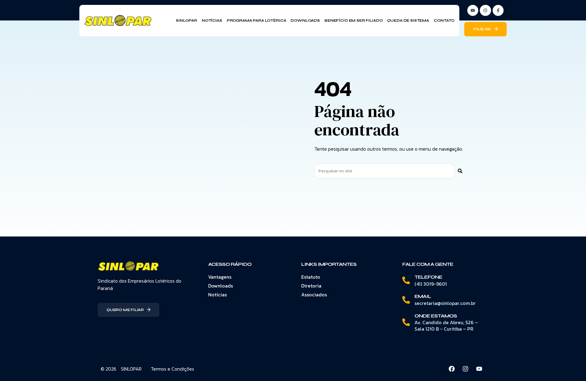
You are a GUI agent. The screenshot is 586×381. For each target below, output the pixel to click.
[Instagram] (485, 10)
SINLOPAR (131, 368)
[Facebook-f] (498, 10)
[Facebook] (452, 369)
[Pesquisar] (460, 170)
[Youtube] (479, 369)
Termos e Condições (172, 369)
